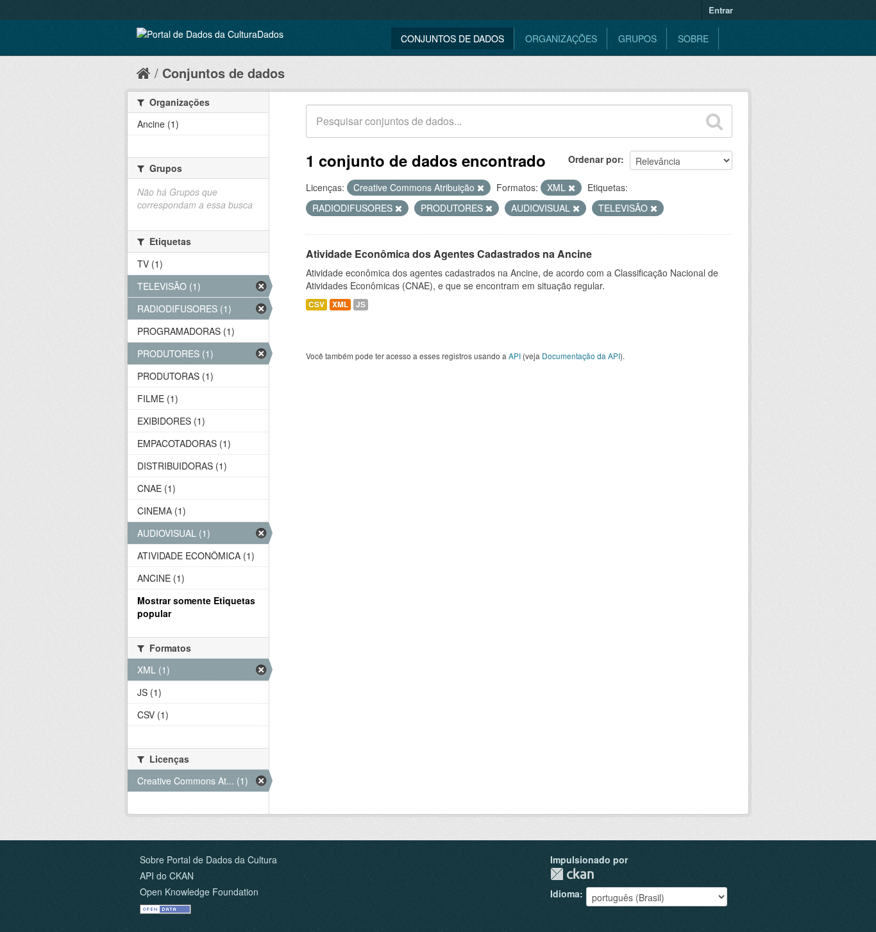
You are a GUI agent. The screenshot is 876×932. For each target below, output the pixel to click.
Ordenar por (594, 159)
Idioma (565, 893)
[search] (714, 121)
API (515, 355)
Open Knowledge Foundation (199, 891)
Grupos (637, 38)
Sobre (693, 38)
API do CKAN (167, 875)
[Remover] (480, 188)
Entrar (721, 10)
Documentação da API (581, 355)
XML (340, 304)
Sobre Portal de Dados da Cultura (208, 859)
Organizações (561, 38)
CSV (316, 304)
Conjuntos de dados (452, 38)
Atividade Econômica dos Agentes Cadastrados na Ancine (449, 253)
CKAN (572, 874)
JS (361, 304)
